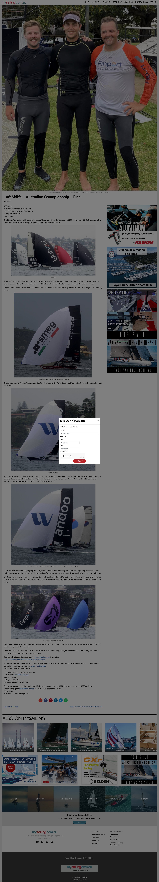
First (61, 439)
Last (61, 445)
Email (62, 430)
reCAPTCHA (64, 451)
